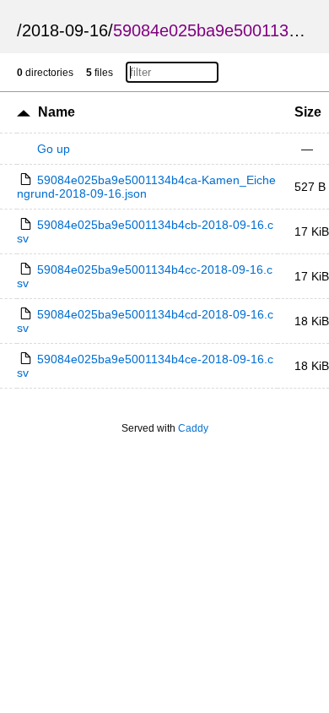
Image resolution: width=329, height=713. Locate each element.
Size (307, 112)
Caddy (193, 428)
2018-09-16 (65, 30)
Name (56, 112)
